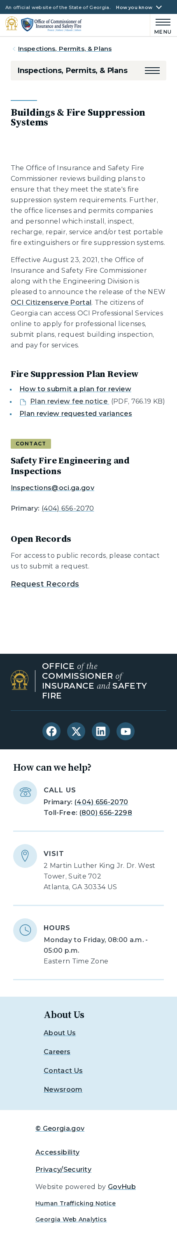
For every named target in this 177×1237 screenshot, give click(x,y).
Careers (57, 1052)
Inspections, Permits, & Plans (65, 48)
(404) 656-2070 (68, 508)
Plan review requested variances (75, 414)
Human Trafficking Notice (75, 1203)
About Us (60, 1033)
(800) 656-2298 (105, 813)
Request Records (45, 584)
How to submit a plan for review (75, 389)
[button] (152, 70)
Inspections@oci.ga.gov (52, 488)
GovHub (122, 1187)
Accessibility (57, 1152)
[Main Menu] (161, 25)
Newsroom (63, 1089)
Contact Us (63, 1071)
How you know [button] (134, 7)
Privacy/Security (63, 1169)
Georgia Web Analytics (71, 1219)
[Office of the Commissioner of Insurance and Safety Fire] (43, 24)
